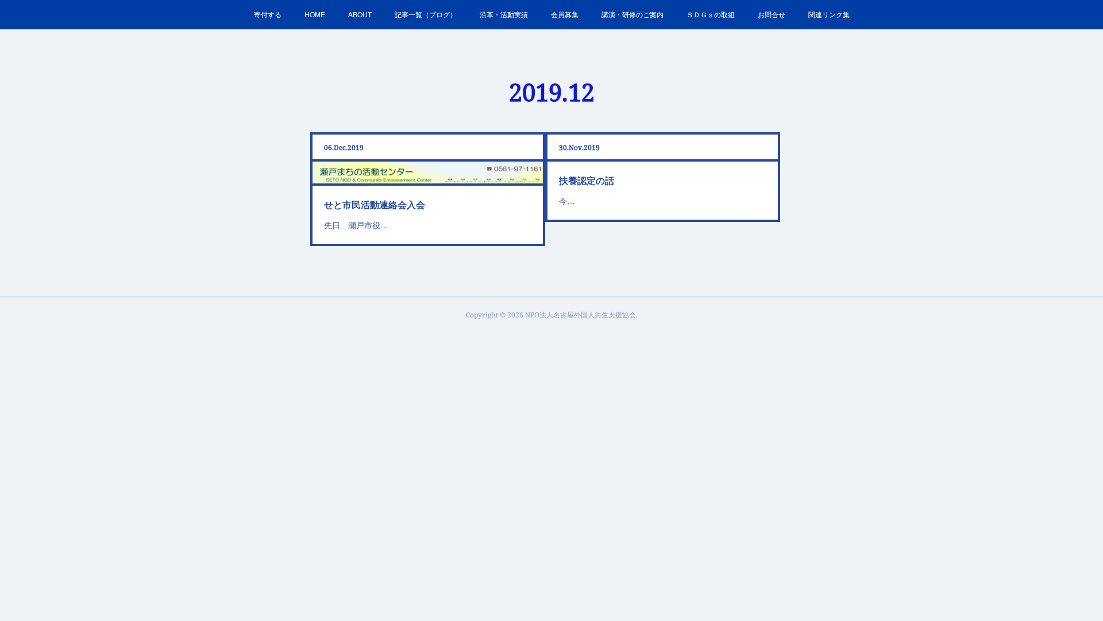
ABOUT (360, 14)
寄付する (267, 14)
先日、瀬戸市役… (356, 225)
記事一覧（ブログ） (426, 14)
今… (567, 200)
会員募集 (565, 14)
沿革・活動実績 (504, 14)
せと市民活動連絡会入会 (374, 204)
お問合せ (771, 14)
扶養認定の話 (586, 180)
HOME (314, 14)
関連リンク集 (829, 14)
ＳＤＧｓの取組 (711, 14)
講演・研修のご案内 (632, 14)
